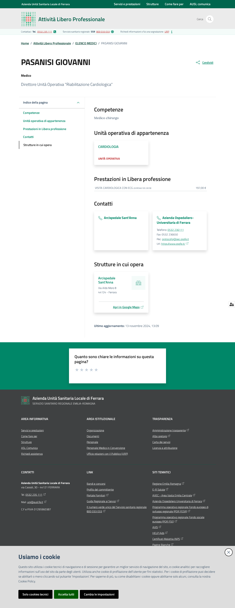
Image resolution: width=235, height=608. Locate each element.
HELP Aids (158, 533)
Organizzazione (95, 430)
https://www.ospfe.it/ (173, 244)
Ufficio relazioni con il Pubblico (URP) (107, 454)
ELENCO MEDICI (86, 43)
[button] (209, 19)
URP (167, 31)
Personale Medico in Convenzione (106, 448)
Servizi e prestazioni (32, 430)
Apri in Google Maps (126, 307)
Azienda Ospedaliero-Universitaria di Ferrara (175, 220)
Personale (92, 442)
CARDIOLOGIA (108, 146)
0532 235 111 (44, 31)
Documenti (93, 436)
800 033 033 (103, 31)
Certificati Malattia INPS (166, 539)
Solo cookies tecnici (35, 594)
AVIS (155, 527)
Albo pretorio (159, 436)
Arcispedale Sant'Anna (120, 217)
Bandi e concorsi (96, 484)
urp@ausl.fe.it (35, 502)
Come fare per (29, 436)
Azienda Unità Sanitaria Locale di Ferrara (46, 4)
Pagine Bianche (161, 545)
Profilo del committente (100, 489)
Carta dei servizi (161, 442)
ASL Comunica (29, 448)
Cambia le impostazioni (99, 594)
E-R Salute (158, 489)
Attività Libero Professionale (52, 43)
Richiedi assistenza (32, 454)
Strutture (26, 442)
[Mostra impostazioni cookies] (231, 304)
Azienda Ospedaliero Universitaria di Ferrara (177, 501)
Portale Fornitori (96, 495)
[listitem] (38, 32)
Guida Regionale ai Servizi (101, 501)
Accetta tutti (66, 594)
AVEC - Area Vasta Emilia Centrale (172, 495)
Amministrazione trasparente (169, 430)
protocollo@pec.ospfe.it (175, 239)
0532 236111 (176, 230)
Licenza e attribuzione (164, 448)
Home (25, 43)
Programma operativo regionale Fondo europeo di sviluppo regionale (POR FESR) (180, 509)
